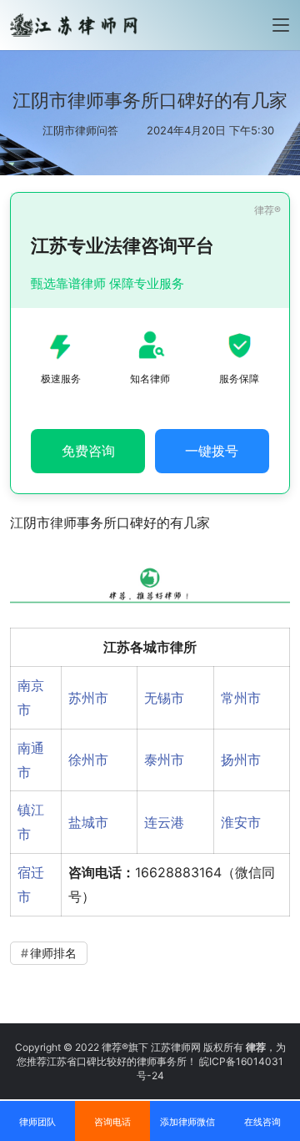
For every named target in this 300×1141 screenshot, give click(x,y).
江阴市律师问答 (80, 130)
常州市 (241, 697)
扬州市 (241, 759)
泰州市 (164, 759)
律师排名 (53, 953)
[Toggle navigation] (280, 25)
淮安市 (241, 822)
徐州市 (88, 759)
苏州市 (88, 697)
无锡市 (164, 697)
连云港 (164, 822)
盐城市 (88, 822)
